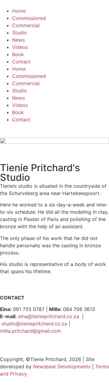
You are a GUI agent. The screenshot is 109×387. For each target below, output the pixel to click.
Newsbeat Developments (62, 366)
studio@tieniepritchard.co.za (34, 324)
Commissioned (29, 18)
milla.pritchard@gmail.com (30, 331)
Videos (20, 47)
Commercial (26, 25)
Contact (21, 62)
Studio (19, 33)
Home (19, 11)
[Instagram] (24, 346)
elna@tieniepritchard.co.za (48, 316)
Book (18, 54)
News (18, 40)
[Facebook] (7, 346)
